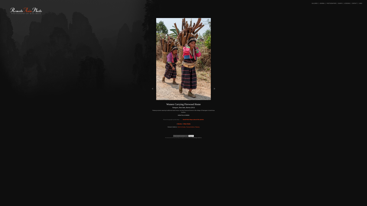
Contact (354, 3)
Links (360, 3)
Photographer (331, 3)
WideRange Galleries (197, 137)
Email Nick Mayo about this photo (193, 119)
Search (340, 3)
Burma (180, 124)
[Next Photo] (214, 99)
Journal (322, 3)
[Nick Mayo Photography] (26, 14)
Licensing (347, 3)
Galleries (315, 3)
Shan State (186, 124)
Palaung (197, 127)
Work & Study (181, 127)
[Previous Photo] (153, 99)
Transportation (190, 127)
